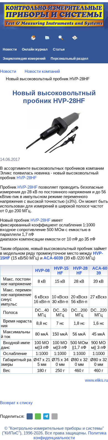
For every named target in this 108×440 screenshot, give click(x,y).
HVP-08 (42, 270)
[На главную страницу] (33, 38)
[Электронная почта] (55, 416)
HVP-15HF (61, 270)
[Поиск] (61, 38)
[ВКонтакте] (30, 416)
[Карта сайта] (75, 38)
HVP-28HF (27, 177)
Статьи (59, 49)
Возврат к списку (16, 402)
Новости (10, 49)
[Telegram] (46, 416)
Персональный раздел (69, 59)
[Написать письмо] (47, 38)
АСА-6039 (53, 258)
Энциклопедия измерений (24, 59)
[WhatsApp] (38, 416)
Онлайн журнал (35, 49)
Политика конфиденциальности (70, 435)
